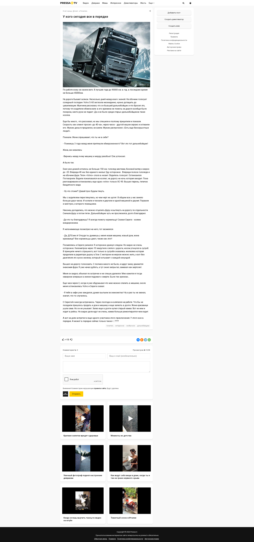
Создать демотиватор (174, 19)
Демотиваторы (131, 3)
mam (76, 11)
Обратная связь (100, 539)
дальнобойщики (143, 326)
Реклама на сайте (174, 51)
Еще (151, 3)
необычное (130, 326)
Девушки (95, 3)
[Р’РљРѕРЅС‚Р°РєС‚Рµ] (138, 339)
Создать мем (174, 26)
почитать (109, 326)
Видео (86, 3)
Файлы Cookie (174, 44)
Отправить (76, 394)
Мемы (105, 3)
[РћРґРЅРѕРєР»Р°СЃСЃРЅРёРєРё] (141, 339)
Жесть (143, 3)
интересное (119, 326)
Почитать (83, 11)
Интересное (115, 3)
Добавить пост (174, 13)
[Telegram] (145, 339)
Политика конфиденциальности (174, 40)
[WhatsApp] (149, 339)
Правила (174, 37)
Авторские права (174, 47)
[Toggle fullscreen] (98, 427)
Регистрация (174, 33)
